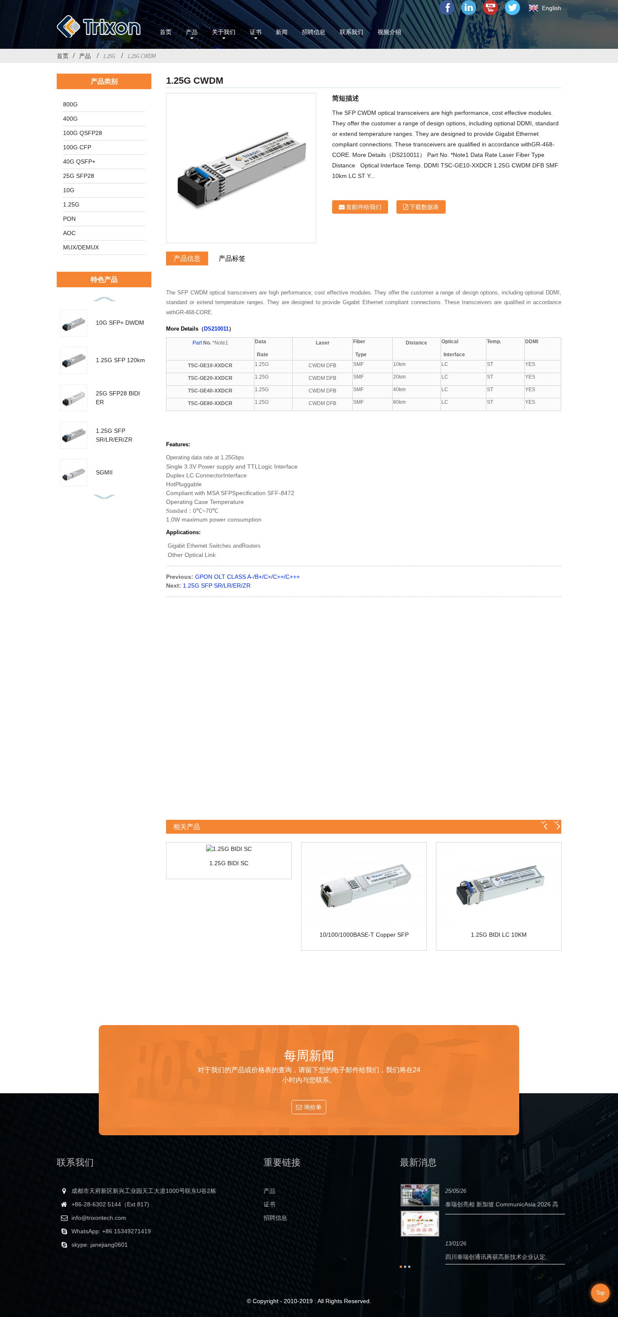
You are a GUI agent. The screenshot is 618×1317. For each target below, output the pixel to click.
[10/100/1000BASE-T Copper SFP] (364, 884)
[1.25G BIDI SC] (229, 848)
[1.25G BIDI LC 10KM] (499, 884)
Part (198, 343)
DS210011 (216, 329)
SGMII (104, 472)
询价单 (313, 1107)
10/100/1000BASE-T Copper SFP (364, 934)
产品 (85, 56)
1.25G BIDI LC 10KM (499, 934)
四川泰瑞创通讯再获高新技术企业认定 (495, 1256)
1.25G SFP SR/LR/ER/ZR (217, 585)
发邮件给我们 (363, 207)
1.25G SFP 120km (120, 360)
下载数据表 (424, 207)
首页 (63, 56)
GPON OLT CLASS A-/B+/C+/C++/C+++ (247, 576)
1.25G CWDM (141, 56)
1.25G (109, 56)
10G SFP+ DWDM (120, 322)
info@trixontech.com (98, 1217)
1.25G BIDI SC (228, 863)
